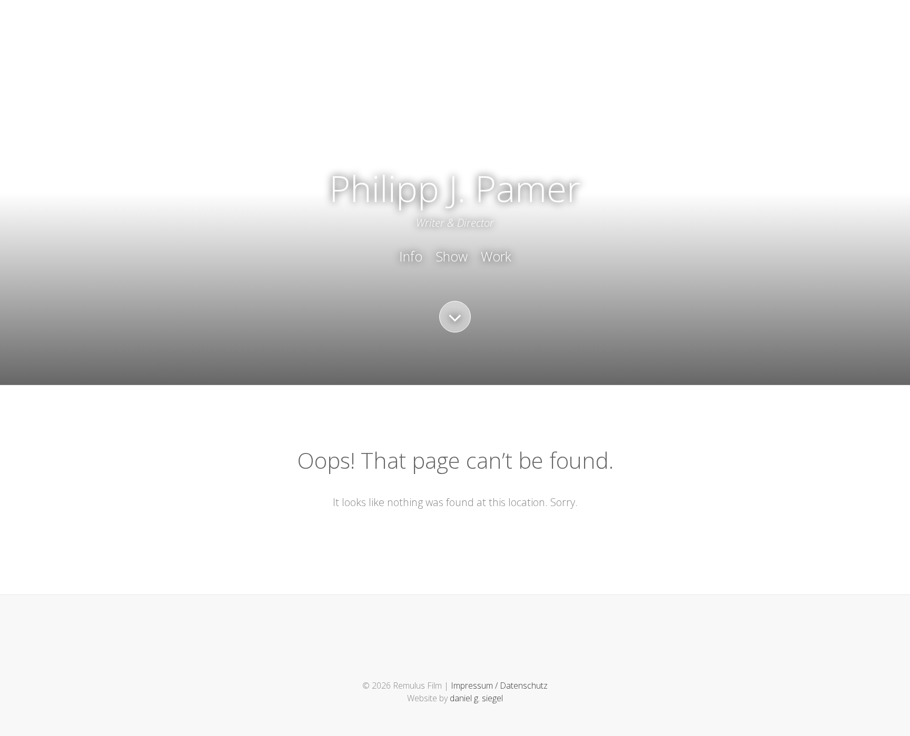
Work (496, 256)
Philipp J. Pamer (455, 188)
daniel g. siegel (476, 698)
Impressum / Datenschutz (499, 685)
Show (452, 256)
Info (410, 256)
